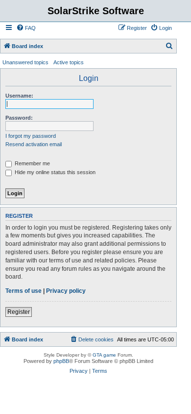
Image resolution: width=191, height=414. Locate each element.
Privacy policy (66, 290)
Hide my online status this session (54, 172)
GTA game (104, 355)
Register (18, 312)
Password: (19, 118)
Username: (19, 96)
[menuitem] (26, 28)
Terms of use (23, 290)
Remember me (31, 163)
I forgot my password (30, 136)
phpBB (61, 361)
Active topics (68, 62)
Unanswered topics (25, 62)
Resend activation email (33, 144)
